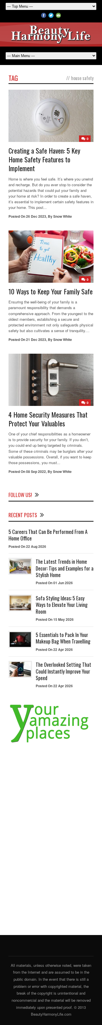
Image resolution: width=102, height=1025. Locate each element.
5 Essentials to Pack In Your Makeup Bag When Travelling (63, 638)
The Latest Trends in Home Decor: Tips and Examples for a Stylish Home (65, 568)
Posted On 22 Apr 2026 (54, 649)
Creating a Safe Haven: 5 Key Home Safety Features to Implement (44, 159)
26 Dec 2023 (36, 216)
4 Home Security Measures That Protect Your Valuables (48, 418)
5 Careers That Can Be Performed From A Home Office (48, 535)
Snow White (62, 216)
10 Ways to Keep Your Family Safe (50, 291)
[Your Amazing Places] (51, 742)
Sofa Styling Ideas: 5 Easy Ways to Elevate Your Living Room (62, 604)
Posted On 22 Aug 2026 (27, 546)
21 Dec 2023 (36, 339)
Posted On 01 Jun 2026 (54, 582)
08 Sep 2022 (36, 471)
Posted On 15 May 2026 (55, 619)
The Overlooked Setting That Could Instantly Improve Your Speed (63, 671)
